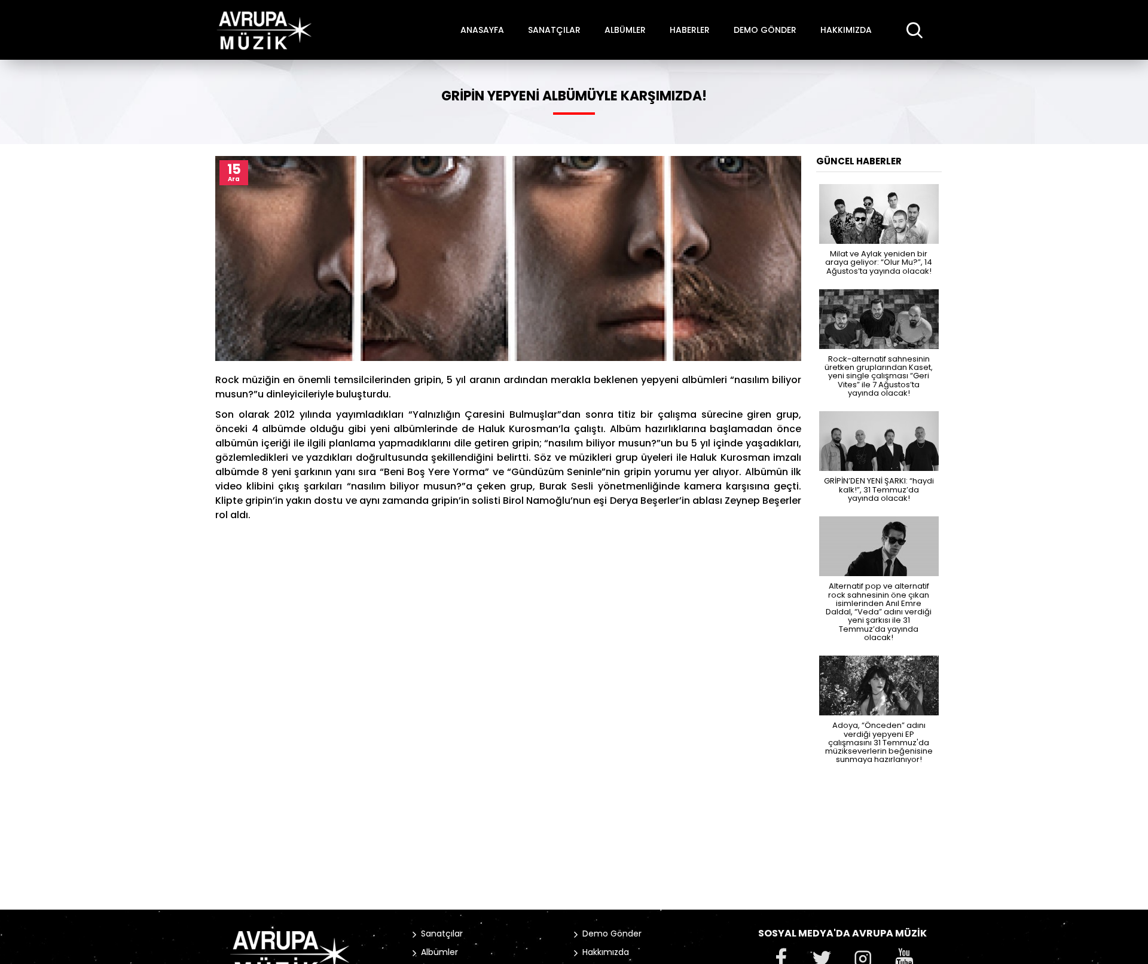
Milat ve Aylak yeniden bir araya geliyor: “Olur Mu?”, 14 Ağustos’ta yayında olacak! (878, 262)
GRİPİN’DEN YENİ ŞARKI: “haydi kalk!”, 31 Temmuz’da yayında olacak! (879, 489)
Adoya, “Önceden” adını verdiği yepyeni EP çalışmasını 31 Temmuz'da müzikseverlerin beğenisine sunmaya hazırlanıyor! (879, 742)
